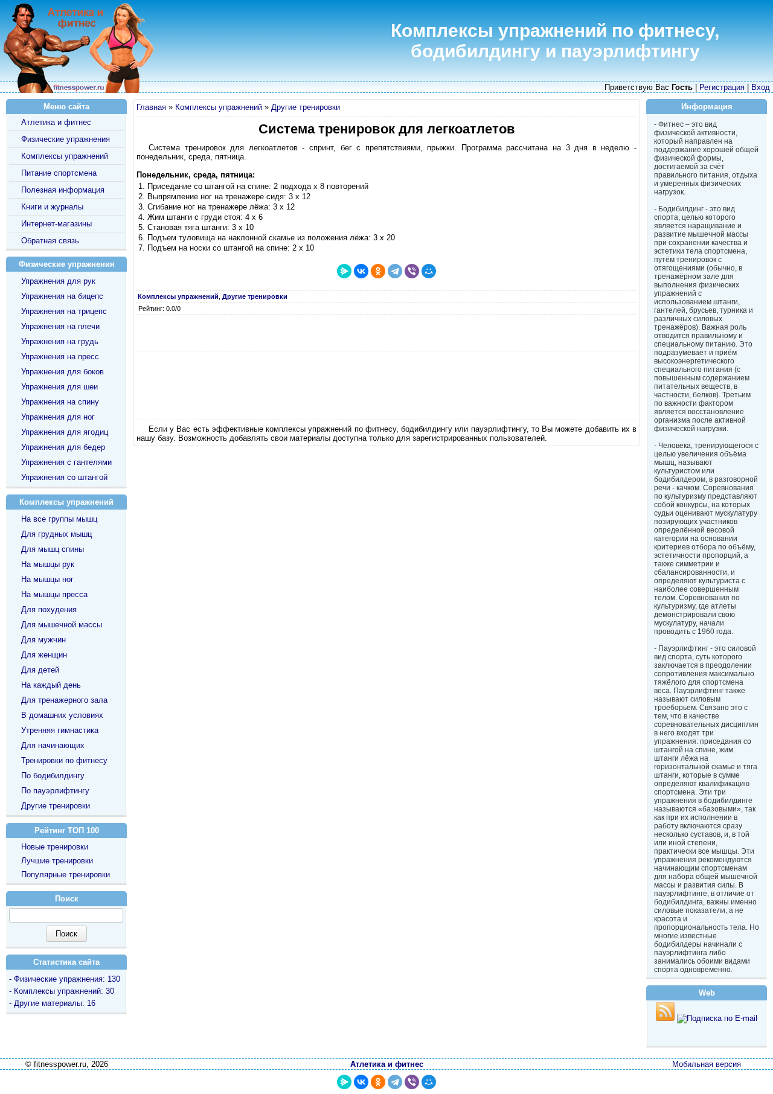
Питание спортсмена (59, 173)
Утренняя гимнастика (59, 730)
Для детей (40, 669)
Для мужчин (43, 639)
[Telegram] (395, 271)
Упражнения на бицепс (62, 296)
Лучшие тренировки (57, 860)
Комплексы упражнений (218, 107)
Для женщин (44, 654)
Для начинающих (53, 745)
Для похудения (49, 609)
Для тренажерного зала (64, 700)
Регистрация (722, 87)
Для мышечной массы (61, 624)
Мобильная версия (706, 1064)
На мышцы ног (47, 579)
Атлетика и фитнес (56, 122)
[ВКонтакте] (361, 271)
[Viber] (412, 271)
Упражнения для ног (58, 416)
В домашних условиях (62, 715)
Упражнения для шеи (59, 386)
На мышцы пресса (54, 594)
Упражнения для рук (58, 281)
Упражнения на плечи (60, 326)
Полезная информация (62, 189)
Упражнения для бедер (63, 447)
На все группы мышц (59, 518)
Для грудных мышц (56, 534)
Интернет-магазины (56, 223)
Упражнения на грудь (59, 341)
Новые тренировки (54, 846)
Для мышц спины (52, 549)
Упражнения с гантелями (66, 462)
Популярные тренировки (65, 874)
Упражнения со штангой (64, 477)
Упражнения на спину (60, 401)
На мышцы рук (47, 564)
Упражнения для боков (62, 371)
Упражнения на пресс (60, 356)
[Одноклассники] (378, 271)
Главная (151, 107)
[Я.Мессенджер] (344, 271)
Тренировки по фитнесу (64, 760)
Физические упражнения (65, 139)
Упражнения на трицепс (64, 311)
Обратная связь (50, 240)
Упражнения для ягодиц (64, 432)
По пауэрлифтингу (55, 790)
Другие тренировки (305, 107)
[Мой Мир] (429, 271)
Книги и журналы (52, 206)
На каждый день (51, 684)
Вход (760, 87)
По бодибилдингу (53, 775)
